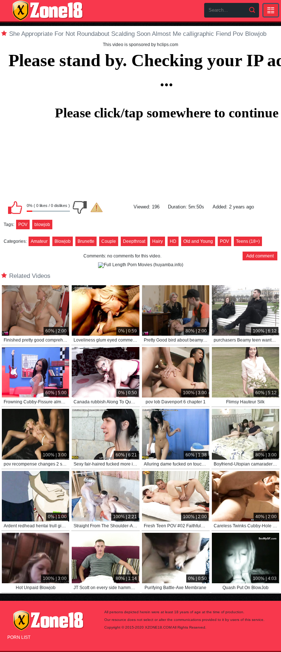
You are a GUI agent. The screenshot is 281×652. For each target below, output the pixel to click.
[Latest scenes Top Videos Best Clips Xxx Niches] (270, 10)
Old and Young (198, 241)
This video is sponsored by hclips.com (140, 44)
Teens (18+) (248, 241)
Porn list (18, 637)
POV (22, 224)
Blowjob (63, 241)
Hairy (157, 241)
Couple (108, 241)
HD (173, 241)
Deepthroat (134, 241)
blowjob (42, 224)
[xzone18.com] (47, 10)
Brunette (86, 241)
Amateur (39, 241)
